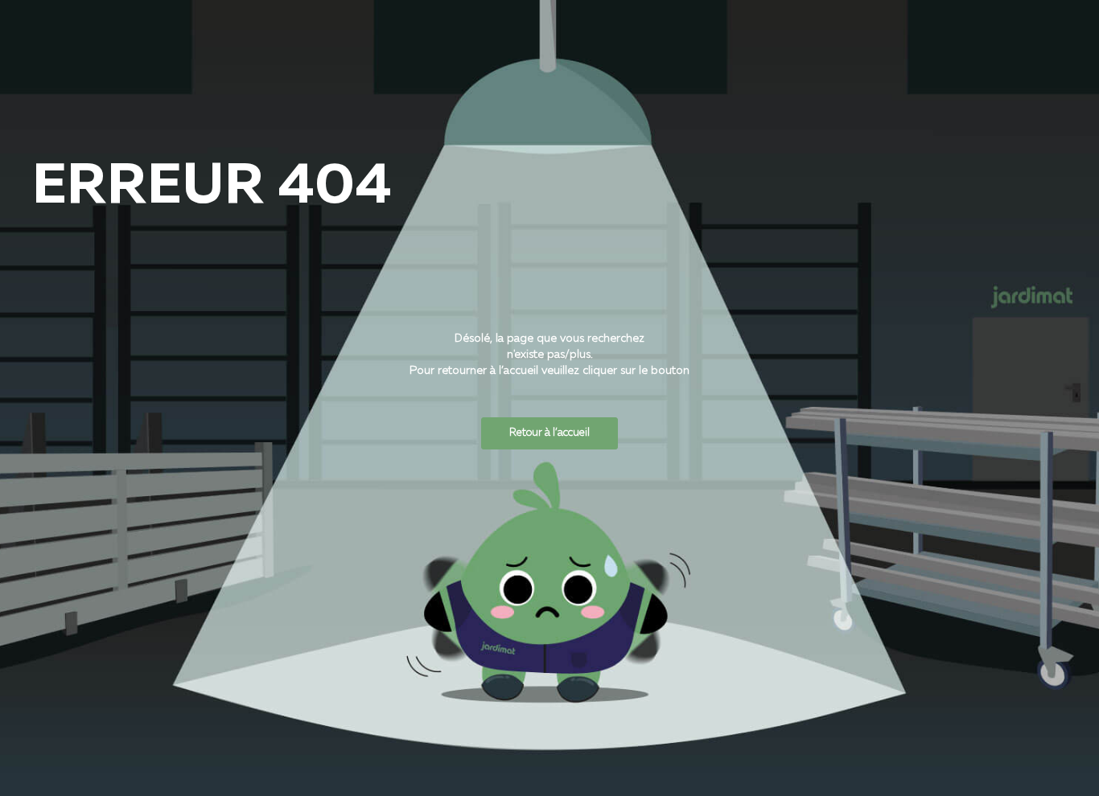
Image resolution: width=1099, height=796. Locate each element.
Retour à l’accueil (549, 433)
